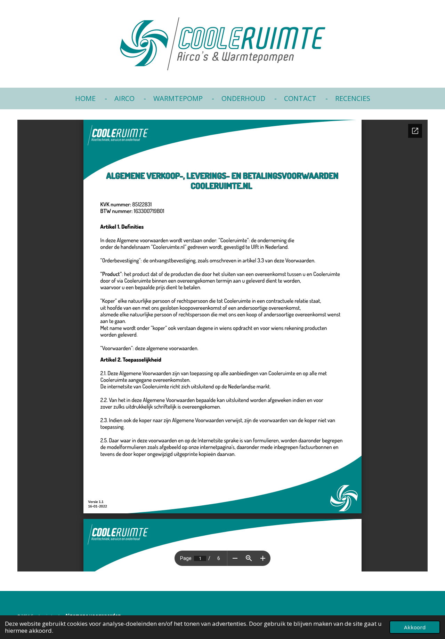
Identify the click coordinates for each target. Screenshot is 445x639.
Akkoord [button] (415, 627)
